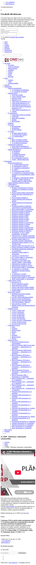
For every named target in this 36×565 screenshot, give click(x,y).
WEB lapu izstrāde (17, 95)
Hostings (10, 123)
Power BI (11, 125)
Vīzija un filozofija (13, 67)
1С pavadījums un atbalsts (19, 91)
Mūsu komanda (12, 68)
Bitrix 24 (10, 138)
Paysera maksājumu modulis (20, 284)
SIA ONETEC (13, 562)
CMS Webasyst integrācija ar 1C (21, 110)
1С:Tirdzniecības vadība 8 (19, 134)
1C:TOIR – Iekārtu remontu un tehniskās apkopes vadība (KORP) (22, 180)
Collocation (15, 116)
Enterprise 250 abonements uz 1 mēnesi (23, 416)
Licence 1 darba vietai (18, 310)
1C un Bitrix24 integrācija (19, 143)
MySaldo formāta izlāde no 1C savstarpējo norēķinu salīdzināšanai (22, 240)
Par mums (7, 63)
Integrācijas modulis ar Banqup (21, 214)
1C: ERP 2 (15, 169)
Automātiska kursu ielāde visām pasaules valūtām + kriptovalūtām (21, 261)
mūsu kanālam (10, 506)
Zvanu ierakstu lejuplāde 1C (20, 197)
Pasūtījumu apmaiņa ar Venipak (21, 224)
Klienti (10, 73)
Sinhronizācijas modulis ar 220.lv (21, 264)
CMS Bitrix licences (14, 325)
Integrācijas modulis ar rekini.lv (21, 212)
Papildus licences (13, 309)
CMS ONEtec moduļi (14, 280)
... (5, 433)
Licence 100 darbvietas (18, 318)
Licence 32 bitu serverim (19, 322)
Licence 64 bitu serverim (19, 323)
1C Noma (11, 131)
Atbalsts (14, 111)
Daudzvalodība (16, 290)
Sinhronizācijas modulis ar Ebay (21, 275)
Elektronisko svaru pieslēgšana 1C (22, 148)
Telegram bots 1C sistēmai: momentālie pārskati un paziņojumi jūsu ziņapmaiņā (23, 236)
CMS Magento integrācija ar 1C (21, 105)
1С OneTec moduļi (13, 186)
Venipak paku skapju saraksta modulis (23, 289)
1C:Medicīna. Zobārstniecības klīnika (23, 178)
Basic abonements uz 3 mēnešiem (21, 428)
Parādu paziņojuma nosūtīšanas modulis (23, 247)
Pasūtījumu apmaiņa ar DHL (20, 217)
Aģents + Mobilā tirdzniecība (20, 159)
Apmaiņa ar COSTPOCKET (20, 255)
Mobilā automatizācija (14, 149)
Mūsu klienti (8, 430)
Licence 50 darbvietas (18, 317)
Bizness (14, 332)
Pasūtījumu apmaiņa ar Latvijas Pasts (22, 222)
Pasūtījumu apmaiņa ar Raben (20, 226)
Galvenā (6, 442)
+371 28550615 (10, 2)
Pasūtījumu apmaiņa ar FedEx (20, 219)
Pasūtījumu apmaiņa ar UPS (20, 221)
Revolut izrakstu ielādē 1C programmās (23, 277)
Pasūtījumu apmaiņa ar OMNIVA (21, 231)
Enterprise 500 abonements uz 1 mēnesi (23, 408)
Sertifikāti (11, 70)
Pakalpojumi (8, 86)
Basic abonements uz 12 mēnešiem (22, 426)
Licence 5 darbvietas (18, 312)
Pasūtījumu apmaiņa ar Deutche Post (22, 227)
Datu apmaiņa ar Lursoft (19, 304)
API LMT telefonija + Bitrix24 (21, 302)
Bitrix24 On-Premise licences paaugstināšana (20, 342)
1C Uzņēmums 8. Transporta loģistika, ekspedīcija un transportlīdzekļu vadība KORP (23, 174)
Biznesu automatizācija (15, 88)
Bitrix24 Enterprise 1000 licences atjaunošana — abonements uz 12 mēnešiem (21, 351)
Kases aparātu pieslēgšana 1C (20, 146)
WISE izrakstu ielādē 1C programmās (23, 279)
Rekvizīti (10, 76)
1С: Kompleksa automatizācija (21, 168)
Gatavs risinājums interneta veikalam (18, 183)
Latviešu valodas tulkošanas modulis (22, 297)
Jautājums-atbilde (13, 83)
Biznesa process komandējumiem (21, 300)
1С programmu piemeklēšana (20, 90)
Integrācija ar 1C (17, 100)
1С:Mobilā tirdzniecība (18, 154)
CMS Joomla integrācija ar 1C (20, 103)
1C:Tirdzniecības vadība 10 (20, 166)
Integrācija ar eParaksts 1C (19, 259)
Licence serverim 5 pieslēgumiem (21, 320)
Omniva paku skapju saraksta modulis (23, 287)
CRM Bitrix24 (12, 184)
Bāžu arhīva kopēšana (18, 118)
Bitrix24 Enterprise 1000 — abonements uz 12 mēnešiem (20, 375)
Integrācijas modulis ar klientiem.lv (22, 211)
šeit (28, 513)
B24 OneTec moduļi (14, 292)
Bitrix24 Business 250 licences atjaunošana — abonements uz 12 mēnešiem (21, 361)
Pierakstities (22, 553)
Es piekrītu (13, 37)
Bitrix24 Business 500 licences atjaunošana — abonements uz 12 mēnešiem (21, 356)
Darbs (10, 75)
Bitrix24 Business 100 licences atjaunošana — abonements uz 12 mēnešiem (21, 366)
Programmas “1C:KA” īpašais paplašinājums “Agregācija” (20, 233)
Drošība (14, 120)
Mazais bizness (16, 330)
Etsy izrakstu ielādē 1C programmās (22, 257)
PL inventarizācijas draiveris (20, 158)
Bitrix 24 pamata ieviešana (19, 139)
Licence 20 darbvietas (18, 315)
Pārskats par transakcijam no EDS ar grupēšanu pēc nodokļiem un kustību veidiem (22, 189)
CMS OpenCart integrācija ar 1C (21, 101)
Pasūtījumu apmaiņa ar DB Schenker (22, 229)
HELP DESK (16, 121)
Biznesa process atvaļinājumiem (21, 299)
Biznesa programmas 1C (15, 163)
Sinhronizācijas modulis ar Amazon (22, 265)
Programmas (8, 161)
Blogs (6, 78)
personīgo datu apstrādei (17, 37)
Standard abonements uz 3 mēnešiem (22, 425)
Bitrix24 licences (13, 340)
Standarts (14, 328)
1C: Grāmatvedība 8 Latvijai (20, 164)
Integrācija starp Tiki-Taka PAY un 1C (23, 246)
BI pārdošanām (16, 126)
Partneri (10, 71)
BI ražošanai (15, 128)
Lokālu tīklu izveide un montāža (21, 115)
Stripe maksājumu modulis (19, 285)
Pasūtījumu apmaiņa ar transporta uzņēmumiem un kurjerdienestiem (21, 206)
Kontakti (7, 431)
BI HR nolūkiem (17, 129)
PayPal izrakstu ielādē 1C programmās (23, 267)
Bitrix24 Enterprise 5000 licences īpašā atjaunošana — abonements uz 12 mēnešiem (23, 346)
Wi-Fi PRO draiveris (18, 156)
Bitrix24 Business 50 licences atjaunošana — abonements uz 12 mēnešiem (21, 371)
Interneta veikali (12, 93)
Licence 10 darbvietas (18, 314)
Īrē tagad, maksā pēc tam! (19, 133)
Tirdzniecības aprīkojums (15, 144)
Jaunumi (10, 80)
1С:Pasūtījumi (16, 151)
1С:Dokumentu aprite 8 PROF (21, 171)
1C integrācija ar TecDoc (19, 274)
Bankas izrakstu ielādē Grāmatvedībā (22, 192)
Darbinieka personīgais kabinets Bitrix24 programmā (21, 294)
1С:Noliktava (16, 153)
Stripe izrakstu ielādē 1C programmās (23, 209)
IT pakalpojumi (12, 113)
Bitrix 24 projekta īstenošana (20, 141)
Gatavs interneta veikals (19, 96)
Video (10, 81)
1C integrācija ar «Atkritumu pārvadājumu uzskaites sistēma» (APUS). (21, 270)
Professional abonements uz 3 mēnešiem (23, 421)
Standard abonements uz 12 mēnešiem (23, 423)
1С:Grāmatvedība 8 (17, 136)
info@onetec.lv (9, 4)
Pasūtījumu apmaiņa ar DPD (20, 216)
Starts (13, 327)
